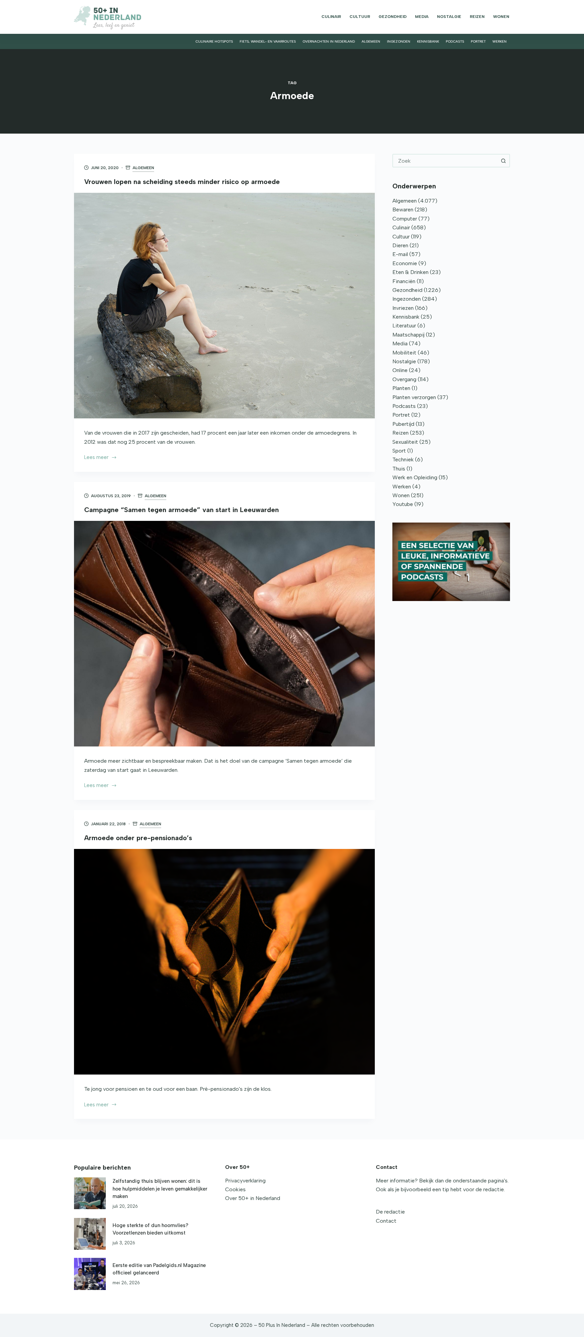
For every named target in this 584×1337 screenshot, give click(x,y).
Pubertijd (403, 424)
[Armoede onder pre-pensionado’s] (224, 962)
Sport (399, 450)
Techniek (403, 459)
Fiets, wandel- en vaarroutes (268, 41)
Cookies (235, 1189)
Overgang (404, 379)
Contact (386, 1221)
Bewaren (402, 209)
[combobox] (445, 160)
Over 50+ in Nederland (252, 1198)
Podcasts (455, 41)
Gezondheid (393, 16)
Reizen (477, 16)
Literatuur (404, 325)
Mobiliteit (404, 352)
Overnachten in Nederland (328, 41)
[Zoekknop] (503, 161)
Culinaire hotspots (214, 41)
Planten (401, 388)
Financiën (403, 281)
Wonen (501, 16)
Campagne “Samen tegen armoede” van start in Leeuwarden (181, 510)
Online (400, 370)
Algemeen (371, 41)
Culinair (331, 16)
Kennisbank (428, 41)
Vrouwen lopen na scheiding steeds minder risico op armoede (182, 182)
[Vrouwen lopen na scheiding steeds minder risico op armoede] (224, 306)
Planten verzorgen (414, 397)
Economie (404, 263)
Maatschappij (408, 334)
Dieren (400, 245)
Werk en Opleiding (414, 477)
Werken (499, 41)
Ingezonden (398, 41)
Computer (404, 218)
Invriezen (403, 308)
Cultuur (359, 16)
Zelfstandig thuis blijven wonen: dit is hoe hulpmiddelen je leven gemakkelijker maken (160, 1188)
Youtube (402, 504)
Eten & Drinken (410, 272)
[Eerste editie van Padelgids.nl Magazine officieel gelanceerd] (90, 1274)
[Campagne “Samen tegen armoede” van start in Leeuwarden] (224, 634)
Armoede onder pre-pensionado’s (138, 838)
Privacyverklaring (245, 1180)
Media (422, 16)
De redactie (390, 1211)
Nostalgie (449, 16)
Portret (478, 41)
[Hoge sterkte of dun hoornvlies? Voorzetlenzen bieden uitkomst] (90, 1234)
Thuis (398, 468)
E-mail (400, 254)
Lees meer (96, 458)
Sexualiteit (405, 442)
